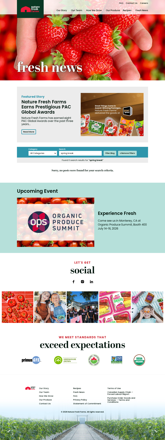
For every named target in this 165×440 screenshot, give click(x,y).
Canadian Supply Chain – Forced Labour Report (120, 393)
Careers (144, 3)
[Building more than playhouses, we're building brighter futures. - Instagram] (82, 307)
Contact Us (131, 3)
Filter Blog (109, 153)
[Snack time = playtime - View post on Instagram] (147, 307)
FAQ (121, 3)
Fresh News (142, 10)
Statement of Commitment (87, 403)
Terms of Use (114, 388)
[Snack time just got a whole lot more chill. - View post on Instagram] (50, 307)
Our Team (76, 10)
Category (32, 149)
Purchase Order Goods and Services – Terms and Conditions (121, 400)
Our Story (61, 10)
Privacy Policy (80, 399)
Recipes (127, 10)
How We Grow (94, 10)
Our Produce (113, 10)
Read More (28, 131)
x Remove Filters (127, 153)
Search (62, 149)
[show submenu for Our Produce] (121, 10)
